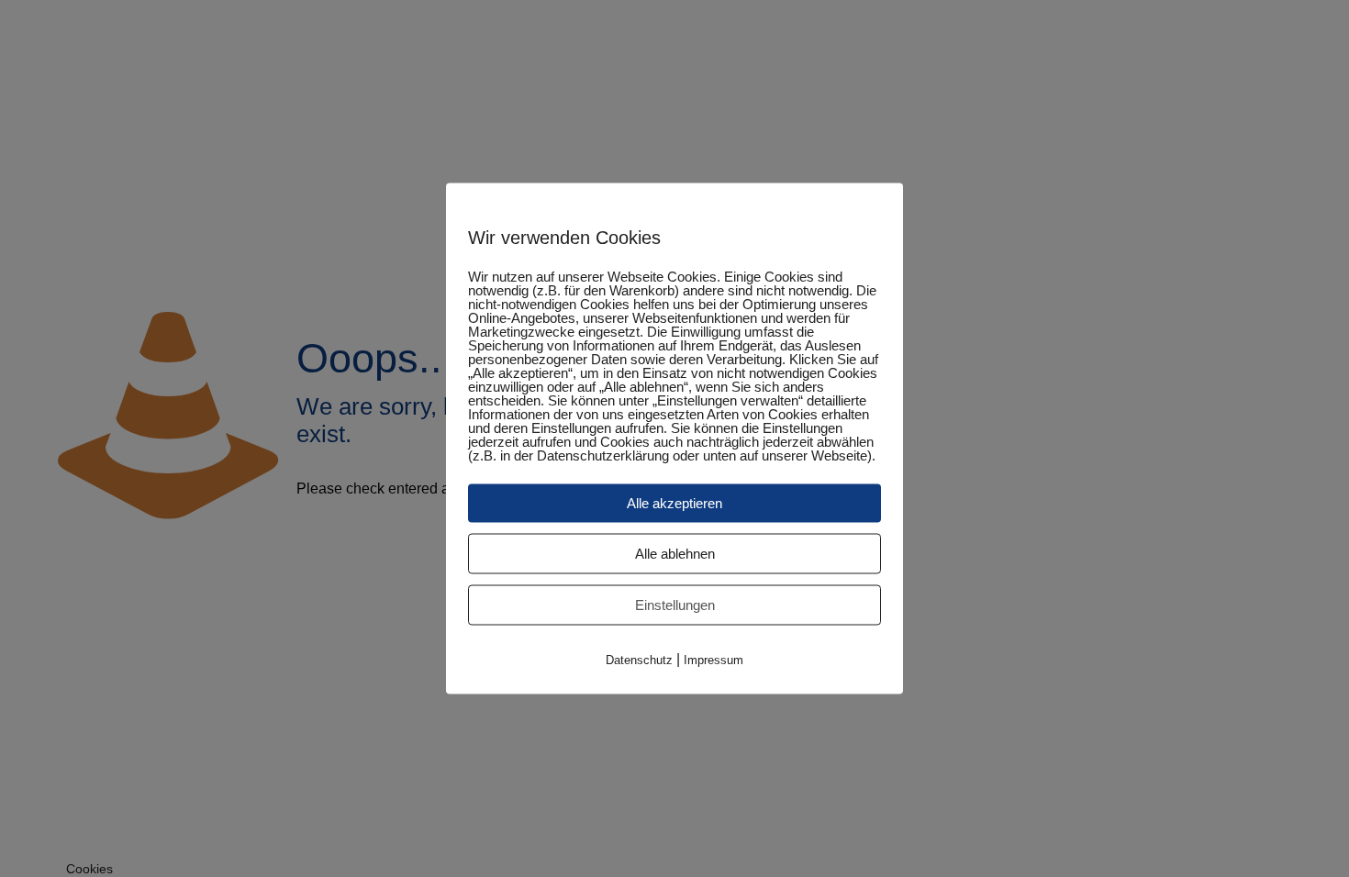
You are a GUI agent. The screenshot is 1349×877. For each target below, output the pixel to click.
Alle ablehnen (675, 553)
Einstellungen (675, 605)
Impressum (713, 660)
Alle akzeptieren (674, 503)
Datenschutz (639, 660)
